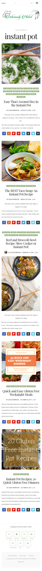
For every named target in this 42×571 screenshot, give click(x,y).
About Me (23, 556)
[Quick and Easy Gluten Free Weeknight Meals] (21, 361)
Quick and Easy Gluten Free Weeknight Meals (21, 393)
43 (34, 199)
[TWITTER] (17, 534)
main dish (17, 91)
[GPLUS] (32, 534)
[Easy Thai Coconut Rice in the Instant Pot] (21, 63)
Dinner (20, 88)
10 (35, 400)
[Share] (28, 421)
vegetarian (21, 97)
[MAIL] (20, 543)
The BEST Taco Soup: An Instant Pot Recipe (21, 192)
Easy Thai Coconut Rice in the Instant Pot (21, 103)
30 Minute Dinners (10, 88)
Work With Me (12, 556)
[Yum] (9, 509)
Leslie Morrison (14, 110)
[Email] (33, 133)
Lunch (9, 91)
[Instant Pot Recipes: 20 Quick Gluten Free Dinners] (21, 449)
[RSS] (28, 543)
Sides (8, 94)
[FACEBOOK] (9, 534)
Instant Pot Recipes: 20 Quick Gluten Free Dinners (21, 481)
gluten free (28, 88)
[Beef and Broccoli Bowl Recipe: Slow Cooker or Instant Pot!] (21, 283)
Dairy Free (6, 232)
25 (34, 110)
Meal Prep (25, 91)
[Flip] (14, 133)
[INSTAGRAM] (13, 543)
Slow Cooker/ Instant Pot (20, 94)
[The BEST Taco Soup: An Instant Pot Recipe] (21, 161)
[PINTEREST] (24, 534)
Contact (31, 556)
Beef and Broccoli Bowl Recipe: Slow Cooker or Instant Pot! (21, 243)
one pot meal (34, 91)
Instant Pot (20, 186)
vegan (33, 94)
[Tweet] (23, 133)
